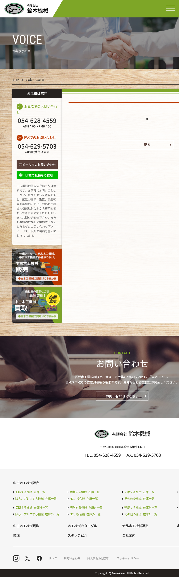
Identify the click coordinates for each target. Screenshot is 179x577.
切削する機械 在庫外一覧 (86, 507)
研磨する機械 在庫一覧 (139, 492)
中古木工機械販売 (26, 482)
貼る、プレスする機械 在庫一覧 (36, 498)
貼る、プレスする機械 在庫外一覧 (37, 514)
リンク (52, 558)
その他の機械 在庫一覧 (139, 498)
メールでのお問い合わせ (39, 164)
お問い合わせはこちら (122, 396)
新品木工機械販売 (135, 525)
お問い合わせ (72, 558)
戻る (147, 144)
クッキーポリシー (127, 558)
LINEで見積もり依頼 (39, 175)
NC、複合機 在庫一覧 (84, 498)
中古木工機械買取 (26, 525)
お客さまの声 (35, 80)
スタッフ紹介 (77, 535)
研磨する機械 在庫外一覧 (140, 507)
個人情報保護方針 (98, 558)
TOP (15, 80)
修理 (16, 535)
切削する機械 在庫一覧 (85, 492)
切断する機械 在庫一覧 (30, 492)
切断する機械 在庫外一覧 (31, 507)
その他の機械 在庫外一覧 (140, 514)
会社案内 (128, 535)
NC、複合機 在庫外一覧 (85, 514)
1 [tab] (147, 117)
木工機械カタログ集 (82, 525)
